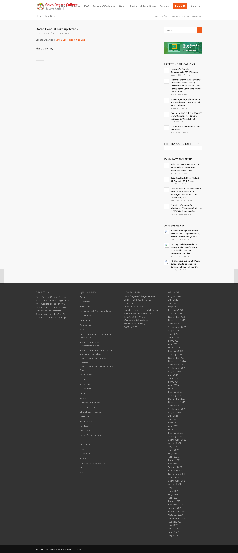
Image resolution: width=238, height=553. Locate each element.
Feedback (84, 426)
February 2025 (175, 351)
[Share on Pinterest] (41, 57)
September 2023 (177, 409)
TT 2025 (83, 449)
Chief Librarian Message (90, 412)
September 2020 (177, 518)
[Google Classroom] (183, 52)
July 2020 (173, 525)
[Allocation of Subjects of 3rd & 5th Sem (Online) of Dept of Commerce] (2, 276)
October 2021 (175, 477)
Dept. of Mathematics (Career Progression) (93, 360)
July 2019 (173, 535)
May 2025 (173, 340)
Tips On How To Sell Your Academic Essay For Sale (95, 336)
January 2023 (175, 436)
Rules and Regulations (90, 402)
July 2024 (173, 375)
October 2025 (175, 323)
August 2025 (174, 330)
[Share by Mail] (43, 57)
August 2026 (174, 296)
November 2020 (177, 511)
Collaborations (86, 325)
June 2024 (173, 378)
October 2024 (175, 364)
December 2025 (177, 317)
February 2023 (175, 433)
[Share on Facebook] (36, 57)
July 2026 (173, 300)
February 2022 (175, 463)
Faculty (83, 393)
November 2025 (176, 320)
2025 (82, 440)
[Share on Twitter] (38, 57)
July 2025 (173, 334)
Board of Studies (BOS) (90, 435)
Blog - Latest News (46, 16)
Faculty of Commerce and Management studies (91, 344)
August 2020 (174, 521)
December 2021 (176, 470)
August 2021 (174, 484)
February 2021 (175, 504)
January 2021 (175, 508)
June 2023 (173, 419)
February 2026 (175, 310)
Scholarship (85, 306)
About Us (84, 297)
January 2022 (175, 467)
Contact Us (85, 454)
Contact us (85, 384)
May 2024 (173, 381)
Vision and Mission (88, 407)
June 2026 (173, 303)
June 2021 (173, 491)
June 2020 (173, 528)
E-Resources (85, 388)
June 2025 (173, 337)
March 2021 (174, 501)
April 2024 (173, 385)
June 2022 (173, 450)
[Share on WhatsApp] (40, 57)
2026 (82, 472)
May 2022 (173, 453)
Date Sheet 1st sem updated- (57, 29)
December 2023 (177, 399)
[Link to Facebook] (200, 549)
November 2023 (176, 402)
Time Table (85, 320)
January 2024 (175, 395)
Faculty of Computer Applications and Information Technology (97, 352)
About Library (86, 375)
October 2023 (175, 405)
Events (83, 379)
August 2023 (174, 412)
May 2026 (173, 306)
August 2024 (174, 371)
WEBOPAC (85, 416)
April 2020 (173, 532)
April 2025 (173, 344)
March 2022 (174, 460)
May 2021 (173, 494)
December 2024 (177, 358)
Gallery (83, 398)
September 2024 (177, 368)
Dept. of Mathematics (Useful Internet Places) (96, 368)
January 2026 (175, 313)
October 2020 (175, 515)
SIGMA (83, 458)
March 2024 (174, 388)
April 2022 (173, 456)
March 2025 (174, 347)
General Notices (60, 33)
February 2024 (176, 392)
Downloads (85, 302)
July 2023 (173, 416)
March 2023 (174, 429)
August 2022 (174, 443)
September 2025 (177, 327)
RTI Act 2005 (85, 316)
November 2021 (176, 474)
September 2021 (177, 480)
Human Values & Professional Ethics (95, 311)
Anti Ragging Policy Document (93, 463)
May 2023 (173, 422)
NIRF (82, 468)
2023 (82, 329)
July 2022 (173, 446)
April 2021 (173, 497)
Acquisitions (85, 430)
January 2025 (175, 354)
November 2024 (177, 361)
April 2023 (173, 426)
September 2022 (177, 440)
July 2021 (173, 487)
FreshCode (78, 549)
